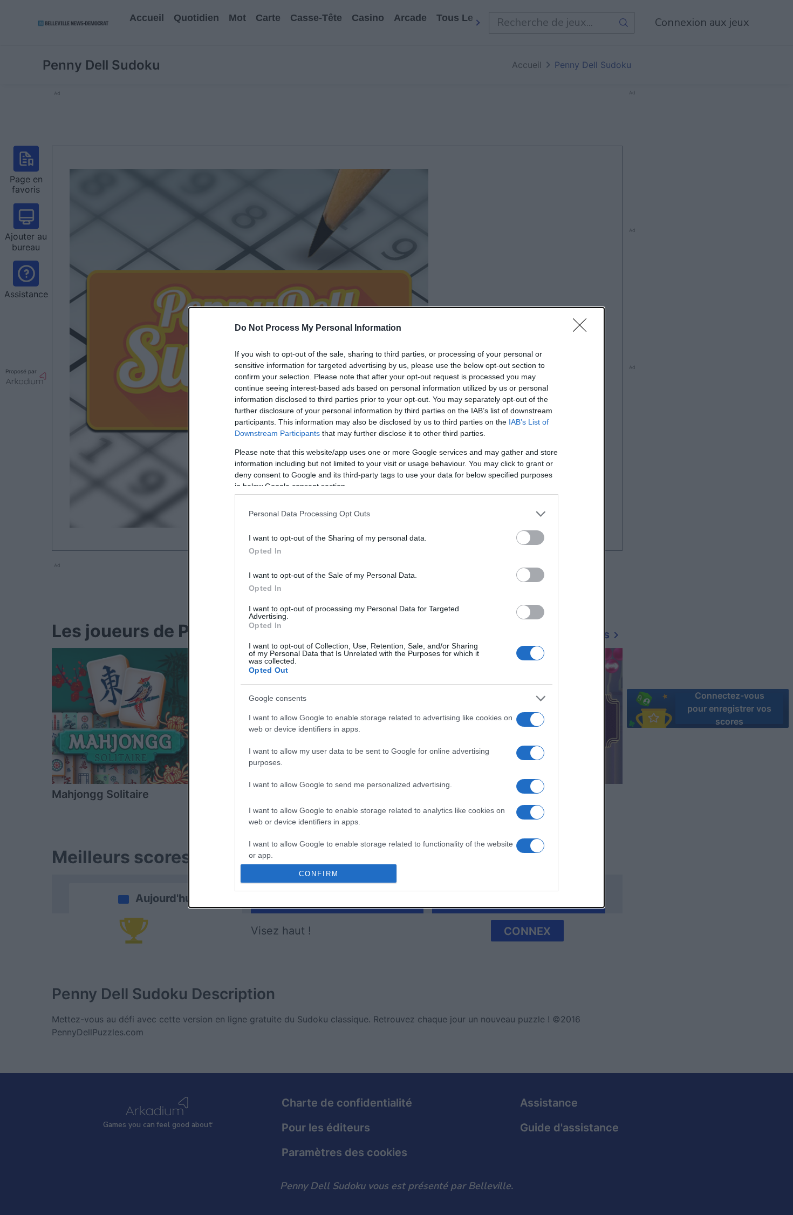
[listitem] (396, 514)
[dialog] (396, 608)
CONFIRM (319, 874)
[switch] (530, 537)
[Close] (583, 328)
